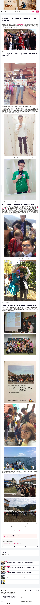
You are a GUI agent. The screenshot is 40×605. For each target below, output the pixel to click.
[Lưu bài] (14, 546)
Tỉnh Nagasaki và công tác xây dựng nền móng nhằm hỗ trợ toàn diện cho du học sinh (20, 567)
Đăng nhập (32, 11)
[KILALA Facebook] (25, 590)
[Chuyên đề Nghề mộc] (20, 5)
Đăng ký (37, 11)
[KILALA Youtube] (30, 590)
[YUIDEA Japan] (3, 603)
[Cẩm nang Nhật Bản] (10, 590)
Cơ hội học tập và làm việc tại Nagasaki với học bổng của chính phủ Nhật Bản (18, 572)
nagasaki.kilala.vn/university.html (23, 530)
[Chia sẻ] (25, 546)
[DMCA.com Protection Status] (30, 603)
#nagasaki (18, 543)
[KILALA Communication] (9, 603)
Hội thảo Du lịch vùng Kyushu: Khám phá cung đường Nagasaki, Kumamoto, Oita (19, 562)
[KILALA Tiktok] (38, 590)
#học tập (10, 543)
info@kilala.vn (3, 598)
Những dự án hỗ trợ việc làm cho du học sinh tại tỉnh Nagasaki (16, 577)
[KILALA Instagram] (33, 590)
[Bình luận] (2, 546)
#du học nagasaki (5, 543)
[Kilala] (3, 11)
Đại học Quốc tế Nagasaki (21, 24)
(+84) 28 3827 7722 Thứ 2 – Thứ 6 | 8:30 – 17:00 (8, 597)
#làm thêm (14, 543)
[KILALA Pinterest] (36, 590)
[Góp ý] (37, 546)
